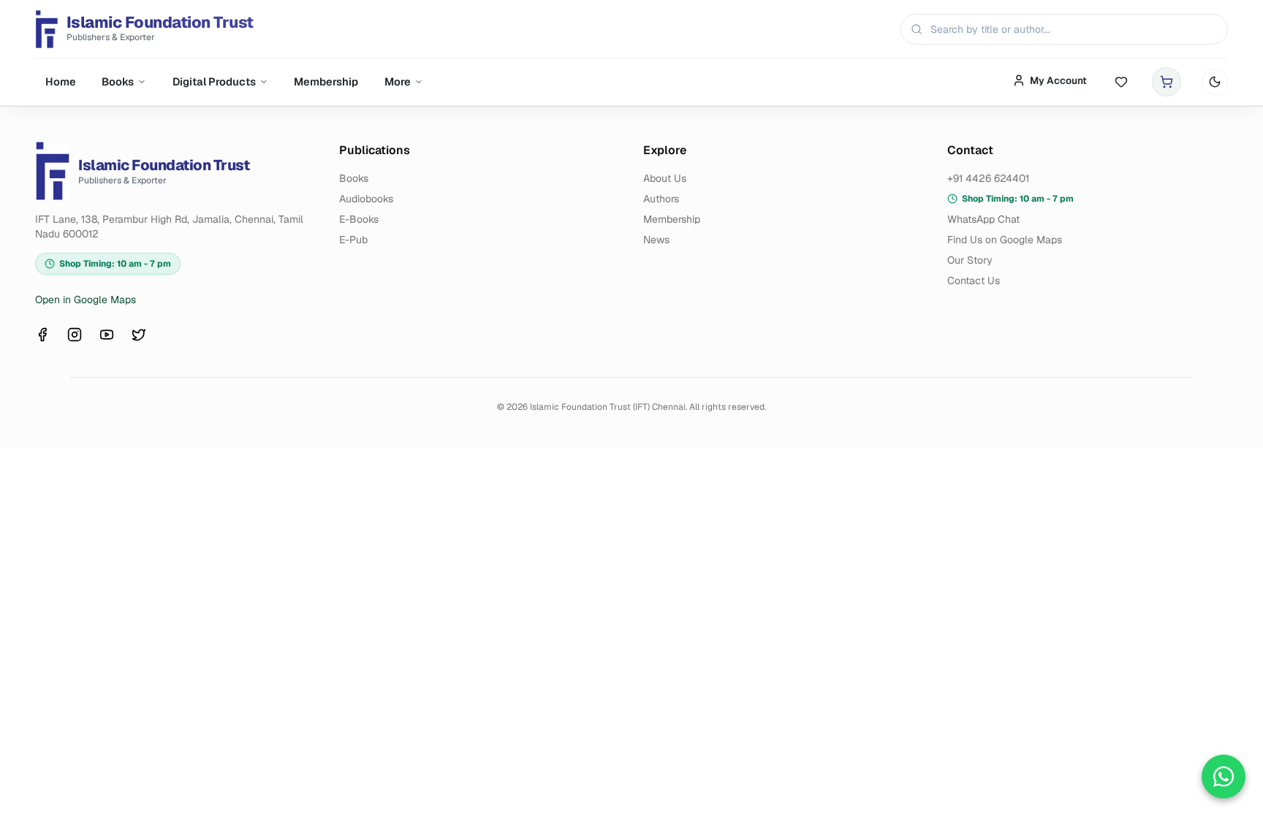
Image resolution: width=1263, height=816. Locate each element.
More (397, 81)
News (656, 239)
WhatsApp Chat (983, 219)
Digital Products (214, 81)
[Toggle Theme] (1215, 82)
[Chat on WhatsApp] (1223, 776)
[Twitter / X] (139, 334)
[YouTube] (106, 334)
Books (118, 81)
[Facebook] (42, 334)
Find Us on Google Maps (1004, 239)
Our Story (970, 260)
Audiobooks (366, 198)
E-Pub (353, 239)
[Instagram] (74, 334)
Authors (661, 198)
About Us (664, 178)
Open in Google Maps (85, 299)
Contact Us (973, 280)
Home (60, 81)
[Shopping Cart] (1166, 81)
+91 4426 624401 (988, 178)
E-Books (359, 219)
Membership (326, 81)
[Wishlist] (1121, 82)
